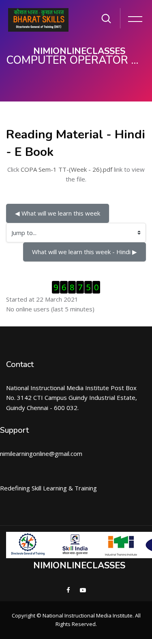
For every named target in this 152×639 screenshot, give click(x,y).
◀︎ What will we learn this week (57, 213)
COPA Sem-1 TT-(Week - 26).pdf (66, 169)
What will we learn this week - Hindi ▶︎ (84, 252)
